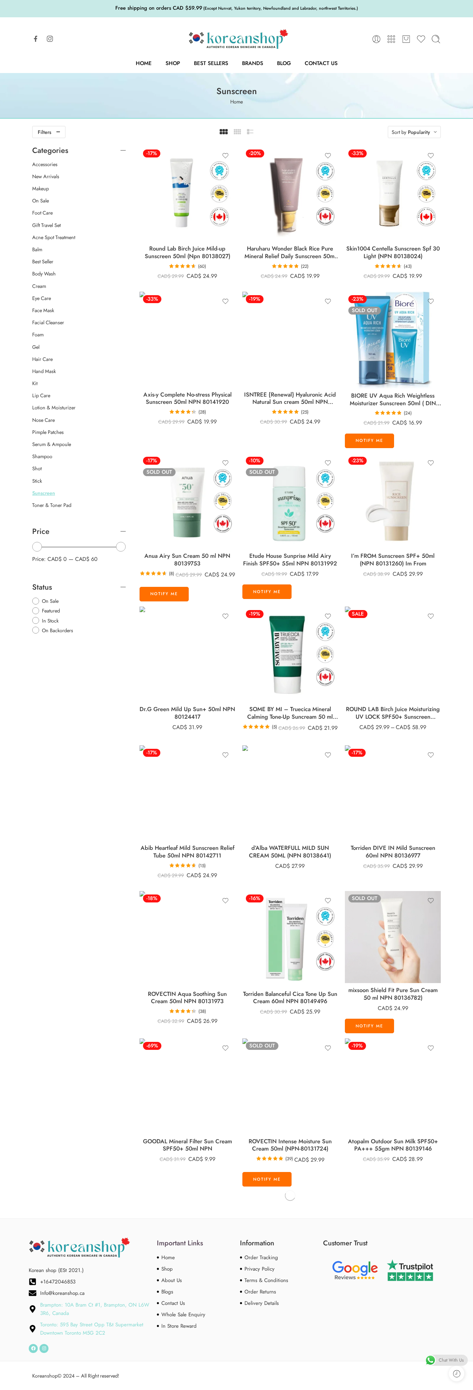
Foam (38, 334)
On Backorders (57, 630)
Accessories (44, 164)
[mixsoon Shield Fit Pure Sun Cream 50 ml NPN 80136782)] (393, 937)
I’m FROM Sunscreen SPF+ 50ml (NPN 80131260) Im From (393, 559)
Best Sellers (211, 63)
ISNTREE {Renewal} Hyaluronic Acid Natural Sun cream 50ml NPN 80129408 (290, 398)
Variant (352, 672)
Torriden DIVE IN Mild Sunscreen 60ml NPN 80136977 (393, 851)
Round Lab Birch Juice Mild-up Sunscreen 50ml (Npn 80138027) (187, 252)
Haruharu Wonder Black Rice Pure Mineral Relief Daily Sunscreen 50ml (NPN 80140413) (290, 252)
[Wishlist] (225, 155)
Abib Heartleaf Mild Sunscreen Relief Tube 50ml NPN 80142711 (187, 851)
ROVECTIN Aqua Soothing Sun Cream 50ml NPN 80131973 (187, 997)
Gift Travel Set (46, 225)
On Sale (40, 200)
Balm (37, 249)
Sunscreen (43, 493)
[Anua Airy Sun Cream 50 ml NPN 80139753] (187, 501)
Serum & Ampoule (51, 444)
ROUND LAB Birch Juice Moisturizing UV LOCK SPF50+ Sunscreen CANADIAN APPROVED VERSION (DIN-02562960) (393, 713)
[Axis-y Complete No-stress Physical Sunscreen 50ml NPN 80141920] (187, 340)
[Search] (436, 39)
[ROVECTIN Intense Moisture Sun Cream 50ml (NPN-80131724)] (290, 1086)
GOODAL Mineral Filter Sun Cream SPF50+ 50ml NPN (187, 1145)
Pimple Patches (48, 432)
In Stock (50, 620)
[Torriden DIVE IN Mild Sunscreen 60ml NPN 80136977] (393, 793)
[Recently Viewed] (456, 1373)
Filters (44, 132)
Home (144, 63)
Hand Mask (44, 371)
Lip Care (41, 395)
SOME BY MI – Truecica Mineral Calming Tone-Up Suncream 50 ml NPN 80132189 (290, 713)
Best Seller (42, 261)
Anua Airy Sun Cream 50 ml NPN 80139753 (187, 559)
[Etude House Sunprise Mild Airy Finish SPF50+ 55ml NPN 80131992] (290, 501)
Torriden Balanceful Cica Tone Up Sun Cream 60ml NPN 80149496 (290, 997)
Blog (284, 63)
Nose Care (43, 420)
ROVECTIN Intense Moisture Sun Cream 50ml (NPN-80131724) (290, 1145)
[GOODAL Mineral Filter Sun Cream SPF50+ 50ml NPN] (187, 1086)
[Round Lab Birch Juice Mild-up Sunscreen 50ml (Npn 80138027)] (187, 194)
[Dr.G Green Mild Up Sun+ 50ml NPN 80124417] (187, 654)
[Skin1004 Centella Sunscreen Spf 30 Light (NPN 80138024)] (393, 194)
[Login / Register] (376, 39)
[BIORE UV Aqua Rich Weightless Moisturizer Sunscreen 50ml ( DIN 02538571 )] (393, 340)
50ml (370, 682)
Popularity (419, 132)
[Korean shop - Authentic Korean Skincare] (236, 39)
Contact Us (321, 63)
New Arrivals (45, 176)
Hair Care (42, 359)
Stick (37, 481)
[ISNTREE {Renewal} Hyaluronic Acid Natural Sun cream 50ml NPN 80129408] (290, 340)
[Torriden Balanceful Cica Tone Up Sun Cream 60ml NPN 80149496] (290, 939)
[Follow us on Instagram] (50, 39)
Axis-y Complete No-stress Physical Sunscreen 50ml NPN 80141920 (187, 398)
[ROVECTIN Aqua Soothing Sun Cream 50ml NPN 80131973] (187, 939)
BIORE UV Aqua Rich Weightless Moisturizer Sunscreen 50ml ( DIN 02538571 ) (393, 399)
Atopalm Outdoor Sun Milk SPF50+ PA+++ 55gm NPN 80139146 (393, 1145)
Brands (252, 63)
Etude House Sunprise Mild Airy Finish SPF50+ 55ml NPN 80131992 (290, 559)
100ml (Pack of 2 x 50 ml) (370, 692)
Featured (51, 610)
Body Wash (44, 273)
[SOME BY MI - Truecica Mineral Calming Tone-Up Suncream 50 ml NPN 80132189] (290, 654)
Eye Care (41, 298)
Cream (39, 286)
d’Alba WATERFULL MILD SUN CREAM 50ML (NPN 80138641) (290, 851)
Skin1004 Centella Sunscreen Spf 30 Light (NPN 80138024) (393, 252)
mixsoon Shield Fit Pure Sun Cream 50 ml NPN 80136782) (393, 994)
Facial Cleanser (48, 322)
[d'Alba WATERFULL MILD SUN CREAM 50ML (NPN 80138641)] (290, 793)
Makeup (40, 188)
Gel (35, 347)
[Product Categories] (391, 39)
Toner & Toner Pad (51, 505)
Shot (37, 468)
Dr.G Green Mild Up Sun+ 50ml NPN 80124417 (187, 713)
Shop (173, 63)
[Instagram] (43, 1348)
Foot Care (42, 212)
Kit (34, 383)
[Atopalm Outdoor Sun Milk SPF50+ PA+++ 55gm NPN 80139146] (393, 1086)
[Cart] (406, 39)
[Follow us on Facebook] (35, 38)
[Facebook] (33, 1348)
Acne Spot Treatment (53, 237)
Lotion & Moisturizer (53, 407)
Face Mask (43, 310)
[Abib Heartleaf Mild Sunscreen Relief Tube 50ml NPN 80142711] (187, 793)
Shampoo (42, 456)
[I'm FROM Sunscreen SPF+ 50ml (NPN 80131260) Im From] (393, 501)
